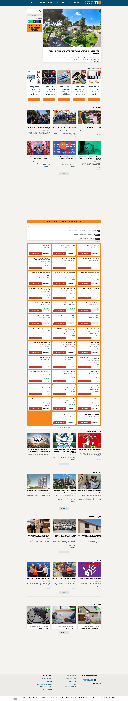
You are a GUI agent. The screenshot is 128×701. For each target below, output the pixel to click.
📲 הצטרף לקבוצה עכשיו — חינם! (64, 359)
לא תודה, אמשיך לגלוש (64, 362)
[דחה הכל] (126, 698)
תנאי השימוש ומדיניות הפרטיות (66, 698)
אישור (15, 698)
